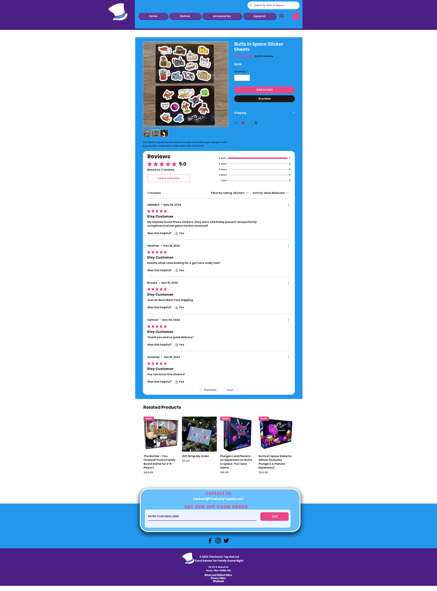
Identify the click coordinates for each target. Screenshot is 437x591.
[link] (296, 14)
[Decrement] (237, 78)
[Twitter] (226, 540)
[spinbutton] (242, 78)
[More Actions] (288, 205)
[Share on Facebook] (236, 123)
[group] (218, 445)
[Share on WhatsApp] (249, 123)
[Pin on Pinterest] (243, 123)
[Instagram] (218, 540)
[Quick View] (199, 434)
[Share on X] (256, 123)
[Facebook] (210, 540)
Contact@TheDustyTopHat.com (218, 499)
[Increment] (247, 78)
